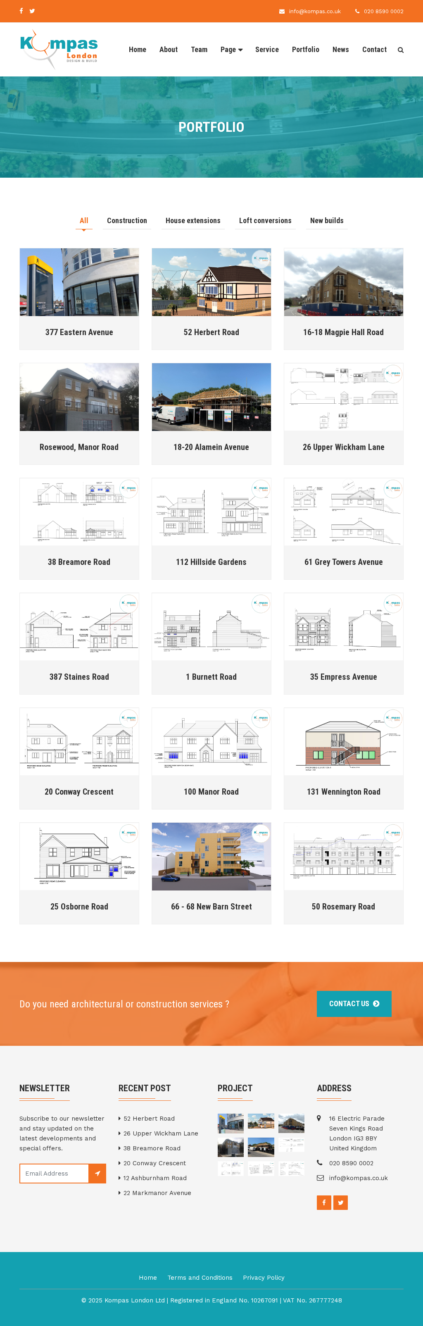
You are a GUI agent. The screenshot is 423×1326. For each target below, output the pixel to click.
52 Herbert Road (211, 332)
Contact (374, 49)
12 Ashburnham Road (155, 1178)
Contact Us (350, 1003)
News (341, 49)
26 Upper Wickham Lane (344, 447)
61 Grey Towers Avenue (343, 562)
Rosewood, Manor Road (79, 447)
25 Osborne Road (79, 907)
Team (199, 49)
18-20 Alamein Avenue (211, 447)
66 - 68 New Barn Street (211, 907)
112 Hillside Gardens (211, 562)
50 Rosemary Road (343, 907)
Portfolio (305, 49)
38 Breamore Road (79, 562)
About (168, 49)
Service (267, 49)
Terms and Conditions (200, 1277)
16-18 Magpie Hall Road (343, 332)
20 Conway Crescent (79, 792)
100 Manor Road (211, 792)
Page (228, 49)
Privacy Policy (264, 1277)
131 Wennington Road (343, 792)
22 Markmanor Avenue (157, 1193)
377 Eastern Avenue (79, 332)
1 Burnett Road (211, 677)
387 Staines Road (79, 677)
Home (137, 49)
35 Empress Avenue (343, 677)
